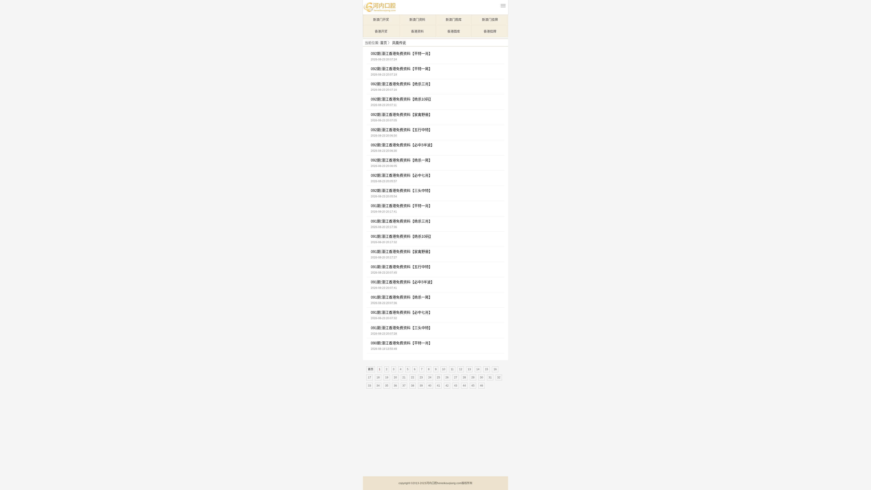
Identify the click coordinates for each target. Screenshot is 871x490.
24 (429, 377)
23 (421, 377)
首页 (383, 43)
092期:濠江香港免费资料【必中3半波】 (402, 145)
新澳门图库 (454, 19)
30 (481, 377)
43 (455, 385)
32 (498, 377)
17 (369, 377)
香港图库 (453, 31)
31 (490, 377)
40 (429, 385)
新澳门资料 (417, 19)
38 (412, 385)
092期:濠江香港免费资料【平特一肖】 (401, 54)
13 (469, 369)
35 (386, 385)
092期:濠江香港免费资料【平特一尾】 (401, 69)
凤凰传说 (399, 43)
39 (421, 385)
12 (460, 369)
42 (447, 385)
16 (495, 369)
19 (386, 377)
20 (395, 377)
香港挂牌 (490, 31)
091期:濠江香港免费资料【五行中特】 (401, 267)
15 (486, 369)
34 (378, 385)
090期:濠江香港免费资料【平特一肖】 (401, 343)
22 (412, 377)
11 (452, 369)
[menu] (503, 6)
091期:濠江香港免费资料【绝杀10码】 (402, 236)
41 (438, 385)
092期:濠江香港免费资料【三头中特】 (401, 191)
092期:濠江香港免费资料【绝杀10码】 (402, 99)
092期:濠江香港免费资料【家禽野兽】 (401, 115)
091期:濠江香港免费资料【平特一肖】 (401, 206)
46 (481, 385)
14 (478, 369)
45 (473, 385)
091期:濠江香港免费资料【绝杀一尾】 (401, 297)
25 (438, 377)
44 (464, 385)
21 (404, 377)
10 (443, 369)
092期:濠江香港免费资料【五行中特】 (401, 130)
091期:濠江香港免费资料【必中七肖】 (401, 312)
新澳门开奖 (381, 19)
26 (447, 377)
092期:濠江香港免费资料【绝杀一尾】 (401, 160)
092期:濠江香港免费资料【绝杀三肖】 (401, 84)
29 (473, 377)
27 (455, 377)
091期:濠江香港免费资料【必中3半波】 (402, 282)
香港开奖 (381, 31)
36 (395, 385)
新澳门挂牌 (490, 19)
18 (378, 377)
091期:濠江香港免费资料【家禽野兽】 (401, 252)
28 (464, 377)
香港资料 (417, 31)
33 (369, 385)
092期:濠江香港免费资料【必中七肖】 (401, 175)
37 (404, 385)
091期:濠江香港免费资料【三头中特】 (401, 328)
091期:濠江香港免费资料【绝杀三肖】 (401, 221)
